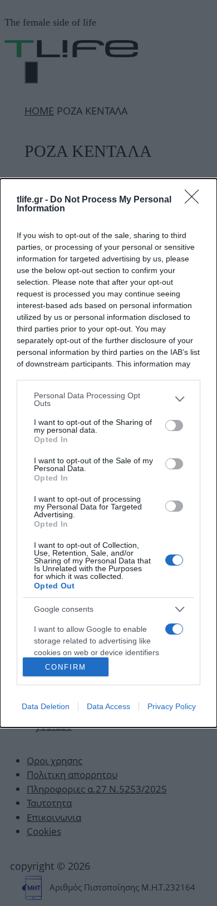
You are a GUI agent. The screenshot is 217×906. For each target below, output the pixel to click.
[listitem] (108, 399)
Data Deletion (46, 706)
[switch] (174, 425)
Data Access (108, 706)
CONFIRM (65, 667)
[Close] (195, 200)
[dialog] (108, 453)
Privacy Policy (171, 706)
